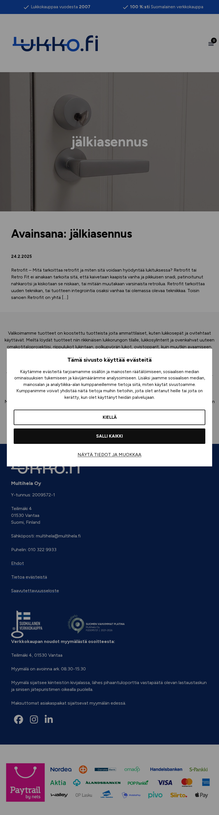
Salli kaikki (109, 436)
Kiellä (110, 417)
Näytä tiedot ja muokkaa (109, 454)
